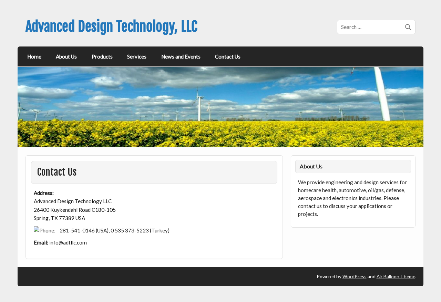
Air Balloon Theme (396, 276)
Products (102, 56)
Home (34, 56)
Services (136, 56)
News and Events (181, 56)
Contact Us (227, 56)
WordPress (354, 276)
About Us (66, 56)
